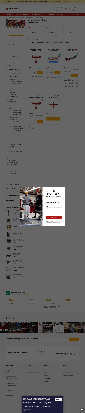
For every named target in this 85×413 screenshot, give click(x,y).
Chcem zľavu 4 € (54, 217)
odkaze (36, 408)
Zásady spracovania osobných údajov (54, 222)
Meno (47, 206)
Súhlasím (58, 399)
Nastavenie (27, 411)
